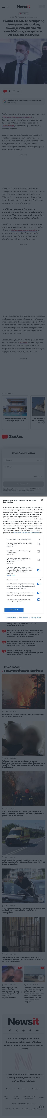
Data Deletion (11, 617)
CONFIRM (14, 610)
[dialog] (23, 559)
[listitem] (23, 539)
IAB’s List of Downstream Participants (26, 532)
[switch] (38, 544)
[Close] (43, 501)
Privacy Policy (36, 617)
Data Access (23, 617)
